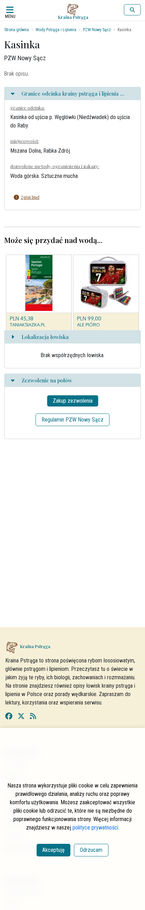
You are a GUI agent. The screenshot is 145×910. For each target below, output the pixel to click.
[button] (67, 197)
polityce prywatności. (95, 827)
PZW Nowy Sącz (97, 29)
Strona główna (16, 29)
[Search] (132, 9)
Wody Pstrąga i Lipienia (56, 29)
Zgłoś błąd (30, 197)
